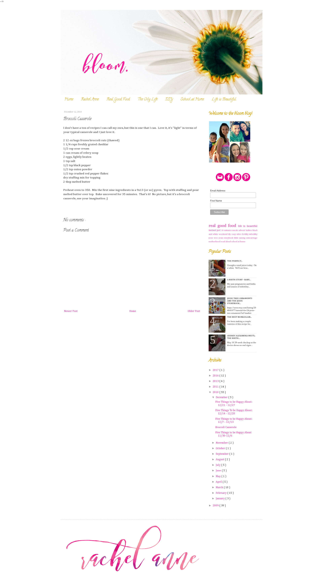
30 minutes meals (230, 230)
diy (229, 234)
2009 (216, 505)
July (218, 465)
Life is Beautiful (224, 99)
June (219, 470)
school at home (238, 242)
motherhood (215, 242)
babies (249, 230)
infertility (253, 234)
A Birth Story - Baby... (239, 280)
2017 (216, 370)
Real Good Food (118, 99)
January (220, 498)
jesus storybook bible (229, 238)
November (222, 443)
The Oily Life (147, 99)
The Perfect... (234, 261)
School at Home (192, 99)
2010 (216, 392)
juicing (242, 238)
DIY (169, 99)
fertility (245, 234)
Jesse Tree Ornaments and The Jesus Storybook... (239, 301)
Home (68, 99)
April (219, 482)
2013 (216, 381)
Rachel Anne (90, 99)
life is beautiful (247, 226)
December (222, 397)
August (220, 459)
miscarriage (251, 238)
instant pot (215, 230)
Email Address (217, 190)
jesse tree (214, 238)
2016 (216, 375)
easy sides (237, 234)
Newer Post (71, 311)
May (218, 476)
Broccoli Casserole (226, 427)
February (221, 493)
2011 (216, 387)
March (220, 487)
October (221, 448)
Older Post (194, 311)
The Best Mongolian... (239, 317)
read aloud (226, 242)
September (222, 454)
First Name (216, 200)
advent (242, 230)
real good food (223, 226)
